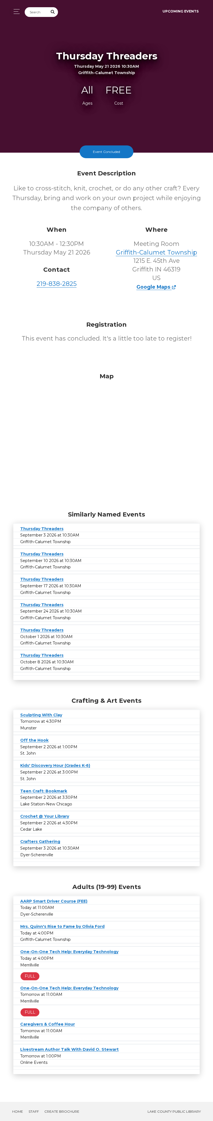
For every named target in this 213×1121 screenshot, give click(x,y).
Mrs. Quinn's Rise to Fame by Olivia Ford (62, 926)
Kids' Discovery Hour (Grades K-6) (55, 765)
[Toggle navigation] (15, 11)
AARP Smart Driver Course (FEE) (53, 901)
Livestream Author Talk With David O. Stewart (69, 1049)
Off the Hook (34, 740)
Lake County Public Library (174, 1111)
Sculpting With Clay (41, 714)
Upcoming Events (181, 11)
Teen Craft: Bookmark (43, 791)
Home (17, 1111)
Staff (34, 1111)
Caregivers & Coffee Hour (47, 1024)
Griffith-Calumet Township (156, 252)
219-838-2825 (57, 284)
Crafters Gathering (40, 841)
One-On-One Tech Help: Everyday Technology (69, 951)
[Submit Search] (53, 12)
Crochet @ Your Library (44, 816)
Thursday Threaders (42, 528)
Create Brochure (61, 1111)
